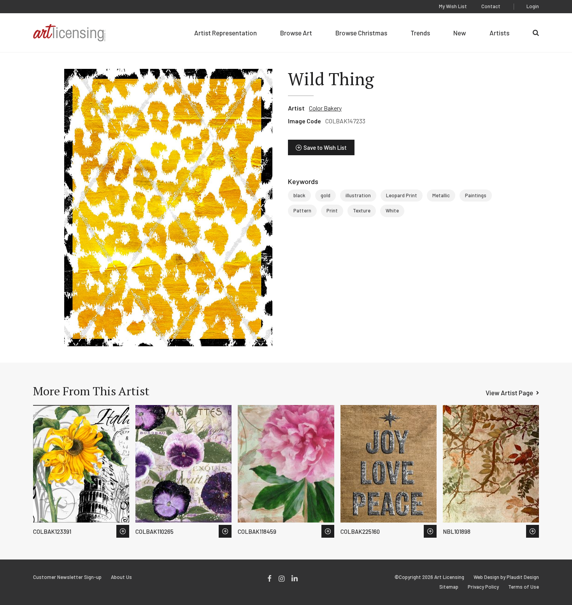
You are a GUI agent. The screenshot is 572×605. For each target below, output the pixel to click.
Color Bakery (325, 108)
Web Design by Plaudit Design (506, 577)
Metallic (441, 195)
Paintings (475, 195)
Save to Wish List (325, 147)
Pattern (302, 210)
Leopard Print (401, 195)
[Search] (536, 33)
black (299, 195)
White (392, 210)
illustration (358, 195)
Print (332, 210)
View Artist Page (509, 392)
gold (325, 195)
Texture (361, 210)
